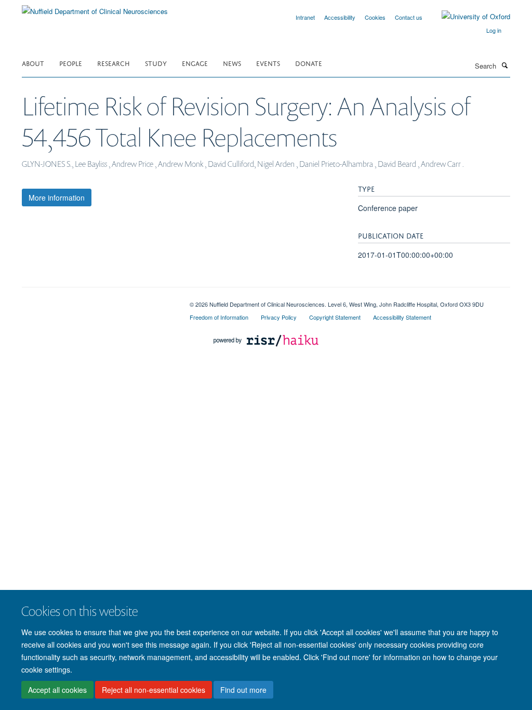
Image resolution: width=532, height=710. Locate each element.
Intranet (305, 17)
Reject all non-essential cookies (153, 690)
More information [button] (57, 197)
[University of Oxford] (468, 16)
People (70, 63)
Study (156, 63)
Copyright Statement (335, 317)
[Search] (504, 65)
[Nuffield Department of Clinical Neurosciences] (95, 7)
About (33, 63)
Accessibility (339, 17)
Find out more (243, 690)
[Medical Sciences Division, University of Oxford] (98, 300)
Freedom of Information (219, 317)
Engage (195, 63)
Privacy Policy (279, 317)
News (232, 63)
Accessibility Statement (402, 317)
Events (268, 63)
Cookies (375, 17)
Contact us (408, 17)
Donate (308, 63)
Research (113, 63)
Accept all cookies (57, 690)
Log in (493, 30)
